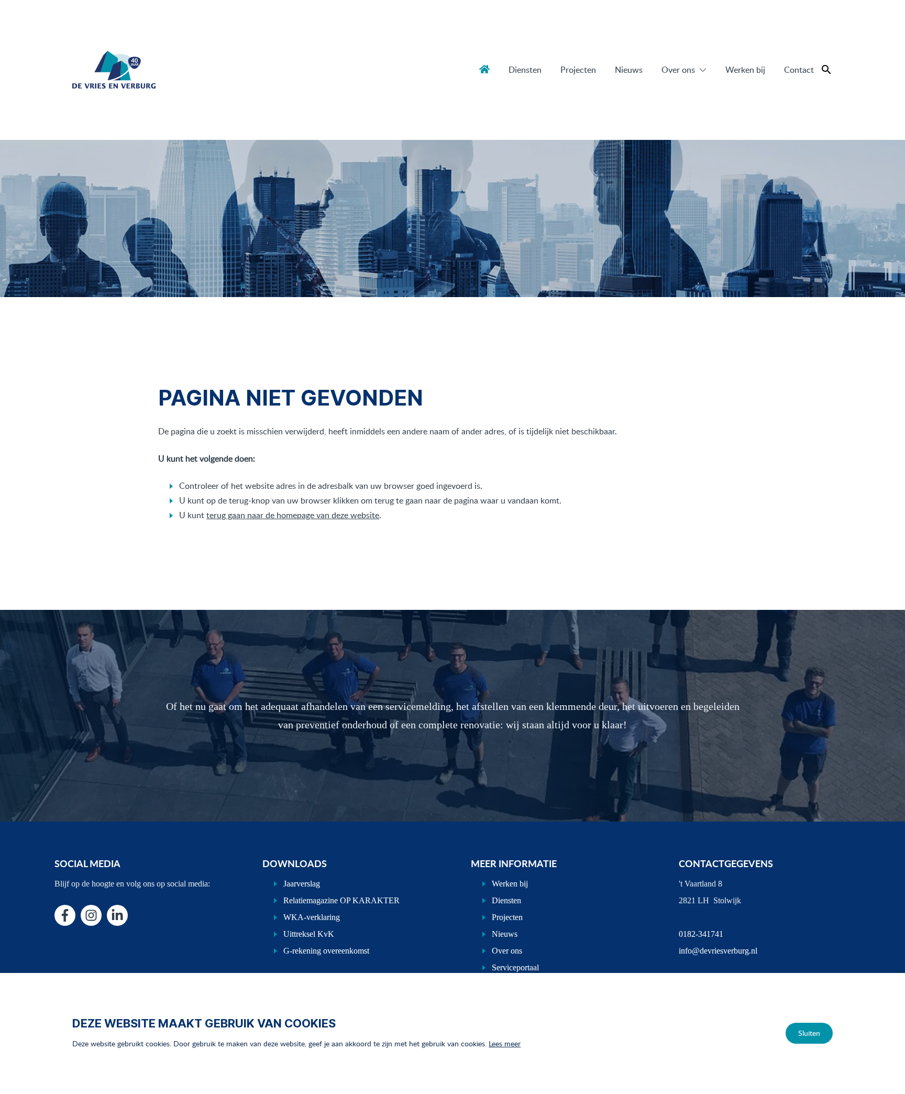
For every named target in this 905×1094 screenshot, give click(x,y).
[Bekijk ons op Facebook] (64, 915)
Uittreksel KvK (308, 933)
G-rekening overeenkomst (326, 950)
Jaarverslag (301, 883)
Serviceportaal (515, 967)
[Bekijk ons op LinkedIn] (117, 915)
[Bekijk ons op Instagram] (91, 915)
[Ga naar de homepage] (113, 70)
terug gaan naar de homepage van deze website (292, 515)
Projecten (578, 69)
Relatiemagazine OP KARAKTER (341, 900)
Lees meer (505, 1043)
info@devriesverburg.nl (718, 950)
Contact (799, 69)
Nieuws (629, 69)
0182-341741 (701, 933)
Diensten (525, 69)
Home (484, 69)
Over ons (678, 69)
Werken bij (745, 69)
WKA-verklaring (311, 917)
